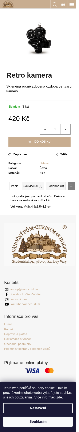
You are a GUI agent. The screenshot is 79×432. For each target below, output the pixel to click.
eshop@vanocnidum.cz (26, 289)
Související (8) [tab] (32, 186)
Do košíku (42, 141)
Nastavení (38, 408)
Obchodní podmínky (17, 344)
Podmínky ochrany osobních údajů (27, 348)
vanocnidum (19, 299)
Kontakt (9, 329)
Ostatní (44, 163)
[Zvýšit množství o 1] (65, 129)
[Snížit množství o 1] (45, 129)
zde (59, 397)
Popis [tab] (14, 186)
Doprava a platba (15, 334)
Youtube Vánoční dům (25, 304)
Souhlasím (38, 421)
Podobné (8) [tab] (55, 186)
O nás (8, 324)
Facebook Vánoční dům (26, 294)
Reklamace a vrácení (18, 338)
